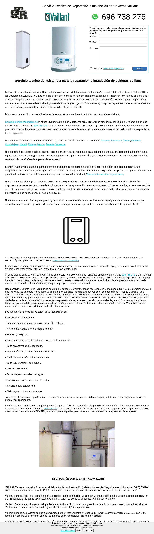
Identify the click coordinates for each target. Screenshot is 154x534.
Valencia (60, 144)
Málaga (32, 144)
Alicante (105, 140)
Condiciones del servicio (113, 68)
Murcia (41, 144)
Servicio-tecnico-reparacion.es (21, 122)
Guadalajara (11, 144)
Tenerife (50, 144)
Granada (136, 140)
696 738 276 (124, 16)
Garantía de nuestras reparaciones (105, 174)
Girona (126, 140)
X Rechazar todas (84, 530)
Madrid (23, 144)
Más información (67, 530)
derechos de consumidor (66, 260)
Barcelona (116, 140)
